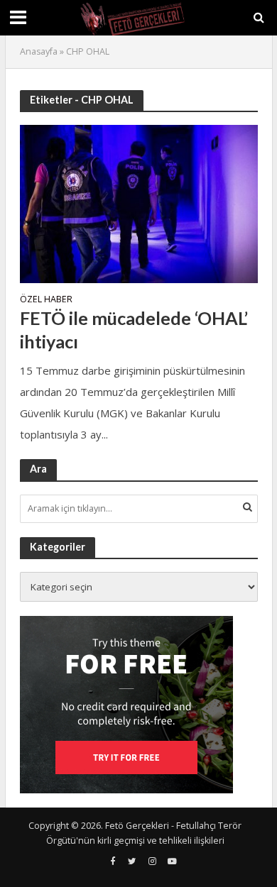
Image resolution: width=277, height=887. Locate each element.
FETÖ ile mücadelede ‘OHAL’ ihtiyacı (134, 329)
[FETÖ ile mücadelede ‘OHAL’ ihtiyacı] (139, 202)
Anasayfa (39, 51)
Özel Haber (46, 300)
